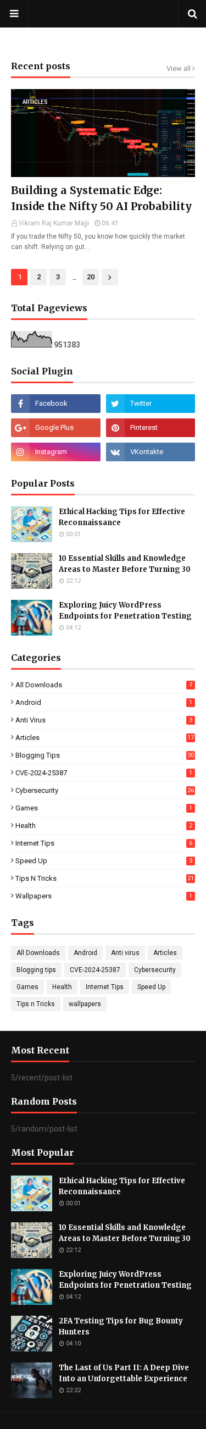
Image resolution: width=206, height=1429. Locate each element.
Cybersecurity (104, 790)
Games (103, 808)
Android (103, 702)
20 (90, 277)
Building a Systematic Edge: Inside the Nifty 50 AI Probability (101, 198)
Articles (104, 737)
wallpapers (103, 896)
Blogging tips (104, 755)
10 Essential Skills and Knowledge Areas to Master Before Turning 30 (125, 564)
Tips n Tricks (104, 878)
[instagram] (56, 452)
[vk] (151, 452)
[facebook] (56, 403)
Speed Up (103, 861)
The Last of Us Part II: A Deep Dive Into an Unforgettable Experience (124, 1373)
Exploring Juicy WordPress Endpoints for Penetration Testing (125, 610)
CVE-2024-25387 (103, 773)
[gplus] (56, 427)
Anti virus (103, 720)
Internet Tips (103, 843)
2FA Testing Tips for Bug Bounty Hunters (121, 1326)
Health (103, 825)
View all (178, 68)
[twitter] (151, 403)
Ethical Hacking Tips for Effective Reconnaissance (122, 517)
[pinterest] (151, 427)
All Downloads (103, 685)
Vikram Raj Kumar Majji (54, 223)
